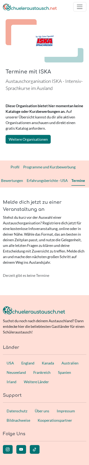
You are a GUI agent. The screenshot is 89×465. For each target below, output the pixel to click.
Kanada (48, 363)
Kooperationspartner (55, 420)
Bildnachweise (18, 420)
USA (10, 363)
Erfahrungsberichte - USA (47, 180)
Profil (15, 167)
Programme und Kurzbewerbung (49, 167)
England (27, 363)
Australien (69, 363)
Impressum (66, 411)
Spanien (64, 372)
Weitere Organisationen (28, 139)
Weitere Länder (36, 381)
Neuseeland (16, 372)
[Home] (30, 7)
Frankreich (42, 372)
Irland (11, 381)
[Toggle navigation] (79, 6)
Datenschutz (17, 411)
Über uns (42, 411)
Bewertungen (12, 180)
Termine (78, 180)
